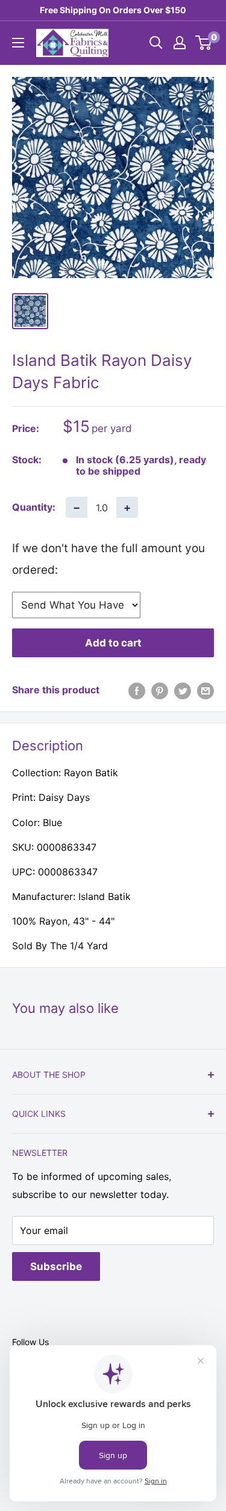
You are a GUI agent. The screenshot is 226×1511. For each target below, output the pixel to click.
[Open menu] (18, 42)
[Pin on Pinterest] (159, 690)
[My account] (180, 42)
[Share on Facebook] (136, 690)
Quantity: (33, 507)
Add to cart (113, 643)
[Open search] (156, 42)
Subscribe (56, 1266)
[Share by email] (205, 690)
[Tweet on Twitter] (182, 690)
